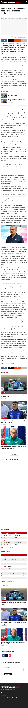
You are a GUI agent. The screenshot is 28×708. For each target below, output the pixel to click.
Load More (14, 454)
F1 (8, 363)
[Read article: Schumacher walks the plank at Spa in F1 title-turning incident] (4, 95)
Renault (12, 363)
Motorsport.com (17, 119)
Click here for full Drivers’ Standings (8, 581)
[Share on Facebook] (4, 40)
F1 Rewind (4, 392)
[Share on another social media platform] (24, 40)
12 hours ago (10, 102)
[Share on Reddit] (17, 40)
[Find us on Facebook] (3, 655)
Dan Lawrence (5, 15)
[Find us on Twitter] (6, 655)
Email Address (7, 667)
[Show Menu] (26, 2)
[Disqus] (14, 477)
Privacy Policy (12, 697)
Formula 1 (4, 418)
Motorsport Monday (20, 697)
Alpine (5, 363)
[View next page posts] (15, 105)
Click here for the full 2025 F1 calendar (9, 547)
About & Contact (4, 697)
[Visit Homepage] (11, 2)
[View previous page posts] (13, 105)
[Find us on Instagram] (10, 655)
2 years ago (12, 15)
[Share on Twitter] (11, 40)
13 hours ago (4, 450)
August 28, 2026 (4, 625)
